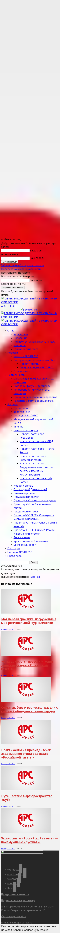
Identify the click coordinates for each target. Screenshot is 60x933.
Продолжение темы (26, 511)
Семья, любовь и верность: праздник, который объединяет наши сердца (29, 709)
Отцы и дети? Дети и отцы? (30, 489)
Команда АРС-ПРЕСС (26, 415)
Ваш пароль (37, 258)
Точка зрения (22, 537)
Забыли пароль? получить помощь (22, 265)
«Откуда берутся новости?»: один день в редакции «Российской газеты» (27, 665)
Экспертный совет (25, 544)
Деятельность (16, 375)
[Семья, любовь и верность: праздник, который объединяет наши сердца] (26, 701)
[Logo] (30, 317)
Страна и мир (22, 371)
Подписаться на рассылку (18, 900)
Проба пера (21, 408)
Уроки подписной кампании (31, 541)
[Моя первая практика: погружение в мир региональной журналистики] (26, 612)
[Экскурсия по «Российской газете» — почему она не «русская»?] (26, 832)
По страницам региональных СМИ (35, 360)
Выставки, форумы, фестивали (32, 386)
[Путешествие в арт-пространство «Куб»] (26, 789)
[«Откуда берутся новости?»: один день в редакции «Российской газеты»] (26, 655)
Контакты (20, 345)
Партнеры (13, 548)
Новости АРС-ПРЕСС (26, 356)
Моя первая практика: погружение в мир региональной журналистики (28, 621)
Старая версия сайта (26, 349)
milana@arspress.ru (20, 922)
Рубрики (12, 404)
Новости (12, 352)
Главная (35, 576)
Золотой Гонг (22, 411)
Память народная (24, 493)
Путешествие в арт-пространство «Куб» (26, 798)
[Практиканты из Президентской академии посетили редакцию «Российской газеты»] (26, 743)
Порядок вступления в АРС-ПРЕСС (34, 341)
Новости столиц (29, 363)
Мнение (18, 426)
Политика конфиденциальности (21, 269)
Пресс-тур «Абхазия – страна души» (35, 500)
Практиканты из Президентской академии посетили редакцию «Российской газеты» (26, 753)
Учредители (21, 334)
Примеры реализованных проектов (35, 397)
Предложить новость (15, 894)
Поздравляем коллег (26, 496)
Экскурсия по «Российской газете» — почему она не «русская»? (29, 840)
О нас (10, 330)
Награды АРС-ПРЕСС (19, 552)
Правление (20, 338)
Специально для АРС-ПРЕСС (37, 367)
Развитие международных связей (34, 400)
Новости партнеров (26, 430)
